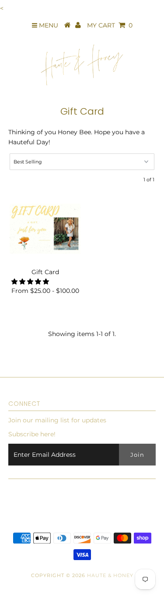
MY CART (110, 25)
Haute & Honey (110, 575)
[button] (31, 281)
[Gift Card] (45, 229)
